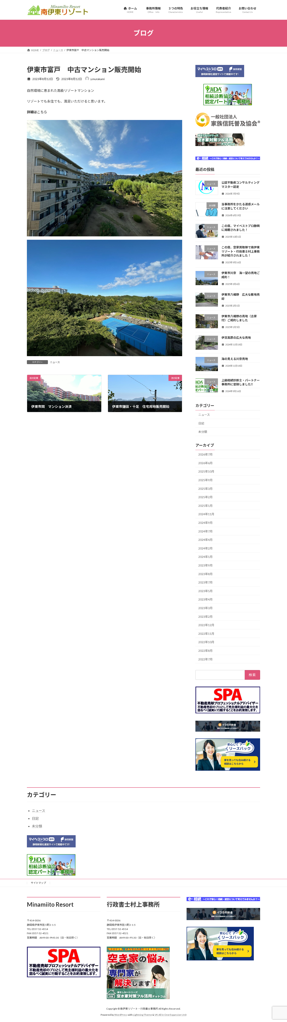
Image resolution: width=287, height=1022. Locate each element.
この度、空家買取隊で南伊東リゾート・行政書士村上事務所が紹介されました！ (240, 251)
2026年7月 (205, 454)
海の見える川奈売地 (234, 359)
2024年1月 (205, 556)
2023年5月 (205, 591)
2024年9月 (205, 522)
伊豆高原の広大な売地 (236, 337)
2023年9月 (205, 565)
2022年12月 (206, 625)
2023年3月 (205, 608)
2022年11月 (206, 633)
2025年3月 (205, 488)
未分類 (202, 431)
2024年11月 (206, 514)
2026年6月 (205, 463)
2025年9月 (205, 480)
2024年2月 (205, 548)
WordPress (120, 1014)
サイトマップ (38, 882)
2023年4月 (205, 599)
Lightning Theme (142, 1014)
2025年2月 (205, 497)
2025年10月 (206, 471)
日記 (201, 423)
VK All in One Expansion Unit (171, 1014)
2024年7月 (205, 531)
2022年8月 (205, 650)
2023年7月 (205, 582)
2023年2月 (205, 616)
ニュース (55, 362)
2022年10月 (206, 642)
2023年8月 (205, 574)
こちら (42, 112)
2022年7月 (205, 659)
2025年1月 (205, 505)
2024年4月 (205, 539)
